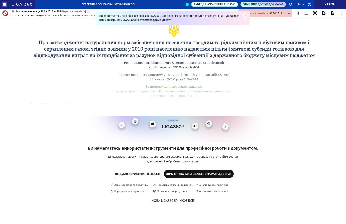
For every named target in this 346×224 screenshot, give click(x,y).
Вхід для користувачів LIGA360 (137, 174)
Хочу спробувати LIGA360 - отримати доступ (198, 174)
